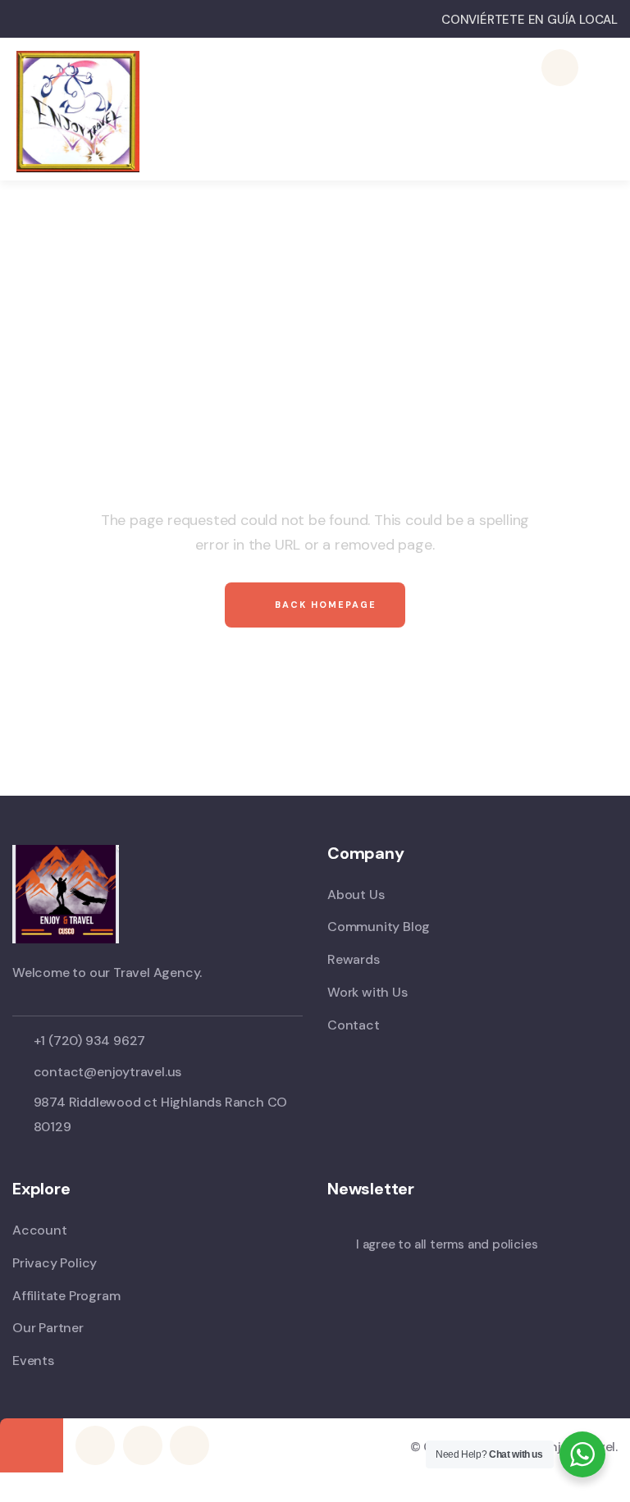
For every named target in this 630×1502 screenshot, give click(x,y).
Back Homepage (324, 604)
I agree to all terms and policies (446, 1244)
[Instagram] (142, 1445)
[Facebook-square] (95, 1445)
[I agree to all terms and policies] (335, 1247)
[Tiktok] (189, 1445)
